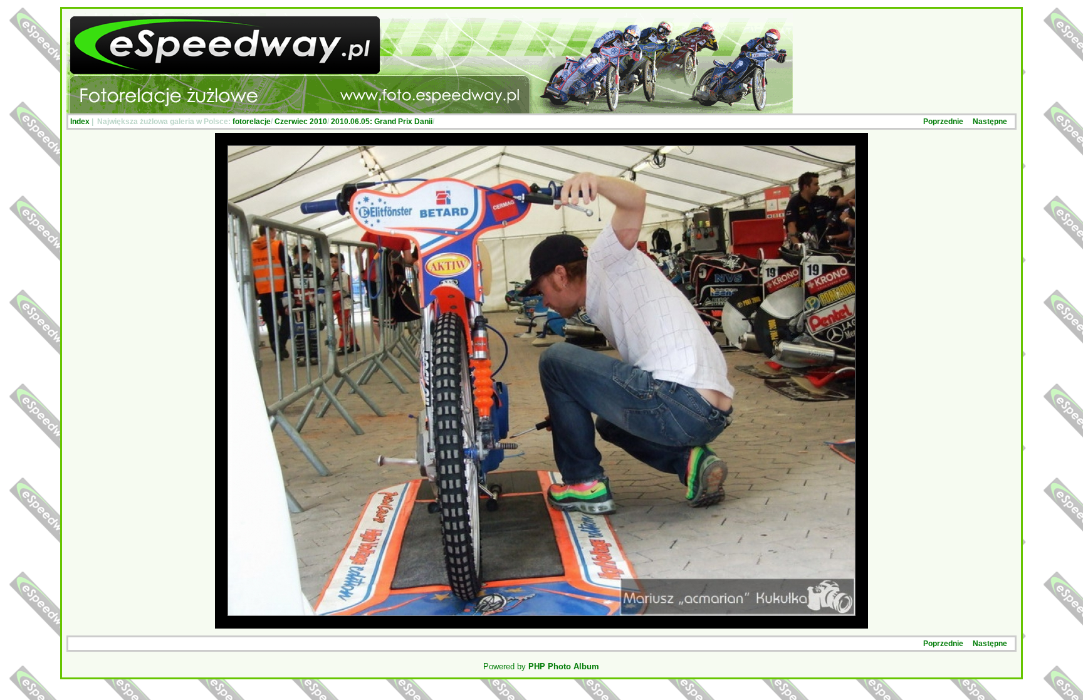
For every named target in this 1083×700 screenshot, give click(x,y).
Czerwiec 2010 (301, 121)
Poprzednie (943, 121)
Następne (990, 121)
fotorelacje (252, 121)
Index (80, 121)
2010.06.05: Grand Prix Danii (381, 121)
